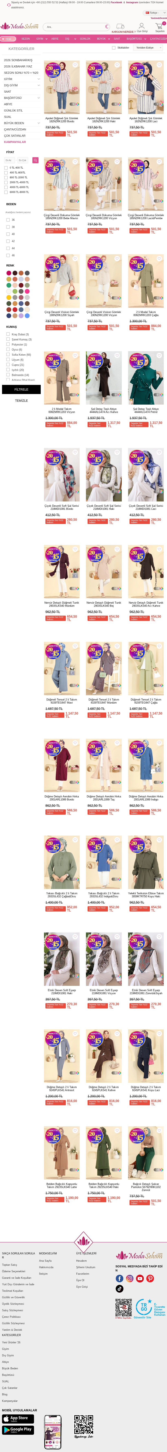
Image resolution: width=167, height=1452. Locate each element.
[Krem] (28, 310)
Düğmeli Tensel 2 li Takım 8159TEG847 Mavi (61, 701)
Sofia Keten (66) (21, 354)
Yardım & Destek (12, 1329)
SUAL (7, 116)
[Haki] (9, 304)
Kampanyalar (10, 1400)
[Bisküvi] (15, 286)
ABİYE (54, 38)
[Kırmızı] (15, 310)
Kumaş (11, 326)
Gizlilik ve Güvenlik (13, 1297)
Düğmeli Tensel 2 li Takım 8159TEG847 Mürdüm (104, 701)
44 (13, 248)
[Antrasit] (28, 274)
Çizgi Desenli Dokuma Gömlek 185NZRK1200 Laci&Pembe (146, 217)
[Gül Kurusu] (22, 298)
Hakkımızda (46, 1267)
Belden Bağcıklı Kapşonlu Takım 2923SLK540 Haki (104, 1185)
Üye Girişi (82, 1286)
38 (13, 226)
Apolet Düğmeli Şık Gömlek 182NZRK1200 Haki (103, 120)
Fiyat (10, 152)
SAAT (117, 38)
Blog (4, 1394)
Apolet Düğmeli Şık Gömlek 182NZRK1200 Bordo (61, 120)
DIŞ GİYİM (68, 39)
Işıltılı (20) (18, 369)
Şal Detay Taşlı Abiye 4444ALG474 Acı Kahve (104, 410)
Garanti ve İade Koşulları (16, 1277)
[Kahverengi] (28, 304)
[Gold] (9, 298)
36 (13, 219)
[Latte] (15, 316)
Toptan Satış (9, 1264)
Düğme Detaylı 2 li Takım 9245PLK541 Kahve (104, 1089)
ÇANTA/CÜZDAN (15, 129)
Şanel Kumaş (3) (22, 339)
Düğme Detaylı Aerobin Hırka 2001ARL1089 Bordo (62, 798)
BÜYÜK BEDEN (101, 39)
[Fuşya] (28, 292)
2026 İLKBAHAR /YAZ (18, 66)
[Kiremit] (9, 310)
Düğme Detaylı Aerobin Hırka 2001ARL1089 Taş (104, 798)
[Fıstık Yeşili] (15, 292)
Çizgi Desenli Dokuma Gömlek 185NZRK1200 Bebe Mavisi (62, 217)
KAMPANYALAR (15, 142)
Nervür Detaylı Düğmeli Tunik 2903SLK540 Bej (104, 604)
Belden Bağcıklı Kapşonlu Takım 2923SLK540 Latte (61, 1185)
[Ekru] (9, 292)
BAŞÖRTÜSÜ (134, 38)
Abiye (5, 1361)
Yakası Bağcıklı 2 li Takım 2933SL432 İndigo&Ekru (103, 895)
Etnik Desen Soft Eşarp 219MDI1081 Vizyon (104, 992)
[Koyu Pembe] (9, 274)
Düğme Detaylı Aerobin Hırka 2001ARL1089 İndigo (146, 798)
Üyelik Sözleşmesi (13, 1303)
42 (13, 241)
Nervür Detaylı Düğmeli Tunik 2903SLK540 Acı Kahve (146, 604)
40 (13, 234)
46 (13, 255)
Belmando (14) (20, 375)
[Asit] (9, 280)
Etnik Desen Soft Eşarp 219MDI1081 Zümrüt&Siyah (146, 992)
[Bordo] (22, 286)
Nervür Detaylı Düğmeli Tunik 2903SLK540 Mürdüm (61, 604)
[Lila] (22, 316)
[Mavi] (28, 316)
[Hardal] (15, 304)
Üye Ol (80, 1280)
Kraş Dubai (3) (20, 334)
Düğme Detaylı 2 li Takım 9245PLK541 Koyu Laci (146, 1089)
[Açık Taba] (22, 274)
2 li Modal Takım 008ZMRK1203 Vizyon (61, 410)
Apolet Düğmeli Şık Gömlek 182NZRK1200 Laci (146, 120)
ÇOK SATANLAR (14, 135)
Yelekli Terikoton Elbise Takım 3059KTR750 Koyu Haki (146, 895)
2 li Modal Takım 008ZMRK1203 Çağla (145, 314)
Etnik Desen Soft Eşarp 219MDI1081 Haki (62, 992)
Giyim (5, 1348)
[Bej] (28, 280)
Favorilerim (82, 1273)
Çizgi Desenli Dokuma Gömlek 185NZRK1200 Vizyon (104, 217)
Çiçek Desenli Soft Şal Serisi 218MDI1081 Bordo (62, 507)
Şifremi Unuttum (85, 1267)
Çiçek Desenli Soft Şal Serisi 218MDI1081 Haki (104, 507)
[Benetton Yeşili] (9, 286)
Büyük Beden (10, 1368)
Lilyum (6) (17, 359)
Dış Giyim (8, 1355)
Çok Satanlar (9, 1387)
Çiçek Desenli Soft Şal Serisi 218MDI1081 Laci (146, 507)
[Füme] (22, 292)
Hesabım (81, 1260)
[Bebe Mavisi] (22, 280)
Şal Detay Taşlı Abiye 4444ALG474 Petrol (146, 410)
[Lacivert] (9, 316)
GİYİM (39, 38)
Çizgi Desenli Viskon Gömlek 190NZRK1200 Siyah (62, 314)
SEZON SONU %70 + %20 (25, 39)
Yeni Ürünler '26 (11, 1342)
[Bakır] (15, 280)
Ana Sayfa (45, 1260)
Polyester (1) (19, 344)
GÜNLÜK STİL (85, 39)
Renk (10, 265)
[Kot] (22, 310)
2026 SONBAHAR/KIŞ (18, 60)
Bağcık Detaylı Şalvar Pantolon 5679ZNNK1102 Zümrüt (146, 1187)
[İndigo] (22, 304)
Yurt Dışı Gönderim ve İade (18, 1284)
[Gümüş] (28, 298)
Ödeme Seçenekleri (13, 1271)
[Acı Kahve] (15, 274)
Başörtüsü (8, 1374)
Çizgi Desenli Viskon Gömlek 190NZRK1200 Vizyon (104, 314)
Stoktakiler (123, 47)
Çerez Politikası (11, 1316)
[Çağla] (28, 286)
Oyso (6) (17, 349)
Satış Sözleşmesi (12, 1310)
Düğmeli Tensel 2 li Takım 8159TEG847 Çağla (146, 701)
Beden (11, 204)
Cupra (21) (18, 364)
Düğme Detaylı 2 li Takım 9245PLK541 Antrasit (62, 1089)
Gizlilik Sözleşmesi (13, 1323)
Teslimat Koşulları (12, 1290)
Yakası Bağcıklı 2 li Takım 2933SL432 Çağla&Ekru (61, 895)
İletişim (43, 1273)
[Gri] (15, 298)
